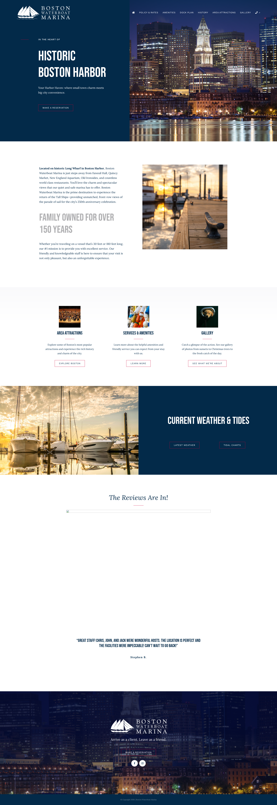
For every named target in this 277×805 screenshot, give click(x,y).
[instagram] (142, 763)
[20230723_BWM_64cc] (138, 307)
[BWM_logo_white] (43, 7)
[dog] (207, 307)
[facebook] (134, 763)
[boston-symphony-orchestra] (70, 307)
